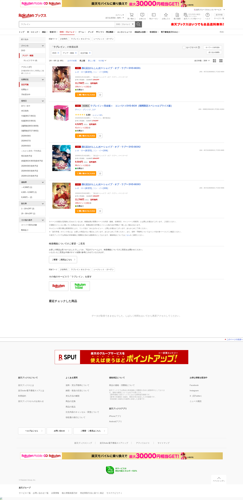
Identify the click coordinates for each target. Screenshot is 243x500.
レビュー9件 (97, 115)
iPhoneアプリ (115, 416)
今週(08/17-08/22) (28, 116)
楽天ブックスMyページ (192, 19)
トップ (21, 32)
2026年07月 (26, 141)
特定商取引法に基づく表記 (92, 493)
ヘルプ (207, 19)
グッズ (90, 32)
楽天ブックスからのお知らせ (31, 401)
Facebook (194, 385)
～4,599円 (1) (26, 187)
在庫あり (25, 89)
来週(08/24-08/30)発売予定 (32, 161)
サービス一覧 (219, 18)
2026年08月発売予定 (29, 166)
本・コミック (32, 32)
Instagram (194, 390)
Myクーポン (153, 19)
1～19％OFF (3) (27, 209)
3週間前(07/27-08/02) (29, 131)
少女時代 (63, 39)
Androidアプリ (115, 421)
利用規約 (22, 396)
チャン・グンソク (83, 109)
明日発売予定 (26, 156)
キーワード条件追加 (213, 47)
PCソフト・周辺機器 (104, 32)
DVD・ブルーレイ (67, 32)
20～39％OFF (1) (28, 213)
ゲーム (81, 32)
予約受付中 (25, 94)
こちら (127, 235)
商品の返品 (71, 407)
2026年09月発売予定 (29, 171)
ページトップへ (219, 481)
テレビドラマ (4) (30, 60)
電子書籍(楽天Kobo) (169, 32)
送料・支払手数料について (77, 385)
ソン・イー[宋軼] (100, 72)
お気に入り (166, 19)
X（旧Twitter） (196, 396)
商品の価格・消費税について (122, 385)
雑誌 (44, 32)
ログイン (119, 15)
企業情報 (55, 493)
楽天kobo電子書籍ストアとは (31, 390)
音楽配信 (153, 32)
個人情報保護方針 (69, 493)
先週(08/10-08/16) (28, 121)
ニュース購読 (196, 401)
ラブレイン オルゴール (80, 39)
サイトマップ (163, 443)
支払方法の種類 (72, 396)
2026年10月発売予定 (29, 176)
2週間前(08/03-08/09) (29, 126)
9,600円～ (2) (26, 197)
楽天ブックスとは (26, 385)
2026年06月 (26, 146)
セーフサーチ (191, 47)
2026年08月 (26, 136)
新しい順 (91, 61)
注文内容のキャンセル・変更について (82, 412)
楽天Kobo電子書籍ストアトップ (114, 443)
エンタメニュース (124, 32)
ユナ (94, 109)
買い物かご (131, 19)
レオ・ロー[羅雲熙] (83, 72)
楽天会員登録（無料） (113, 18)
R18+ (222, 32)
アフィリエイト (143, 443)
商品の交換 (71, 401)
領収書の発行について (75, 417)
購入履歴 (177, 19)
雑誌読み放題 (140, 32)
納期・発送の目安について (77, 390)
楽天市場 (219, 15)
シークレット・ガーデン (104, 39)
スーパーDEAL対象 (29, 225)
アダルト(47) (26, 67)
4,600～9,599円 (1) (29, 192)
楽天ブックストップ (83, 443)
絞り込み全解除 (214, 52)
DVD (23, 50)
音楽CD (53, 32)
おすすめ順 (72, 61)
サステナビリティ (114, 493)
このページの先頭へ (235, 339)
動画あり (25, 230)
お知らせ (142, 19)
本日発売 (25, 111)
